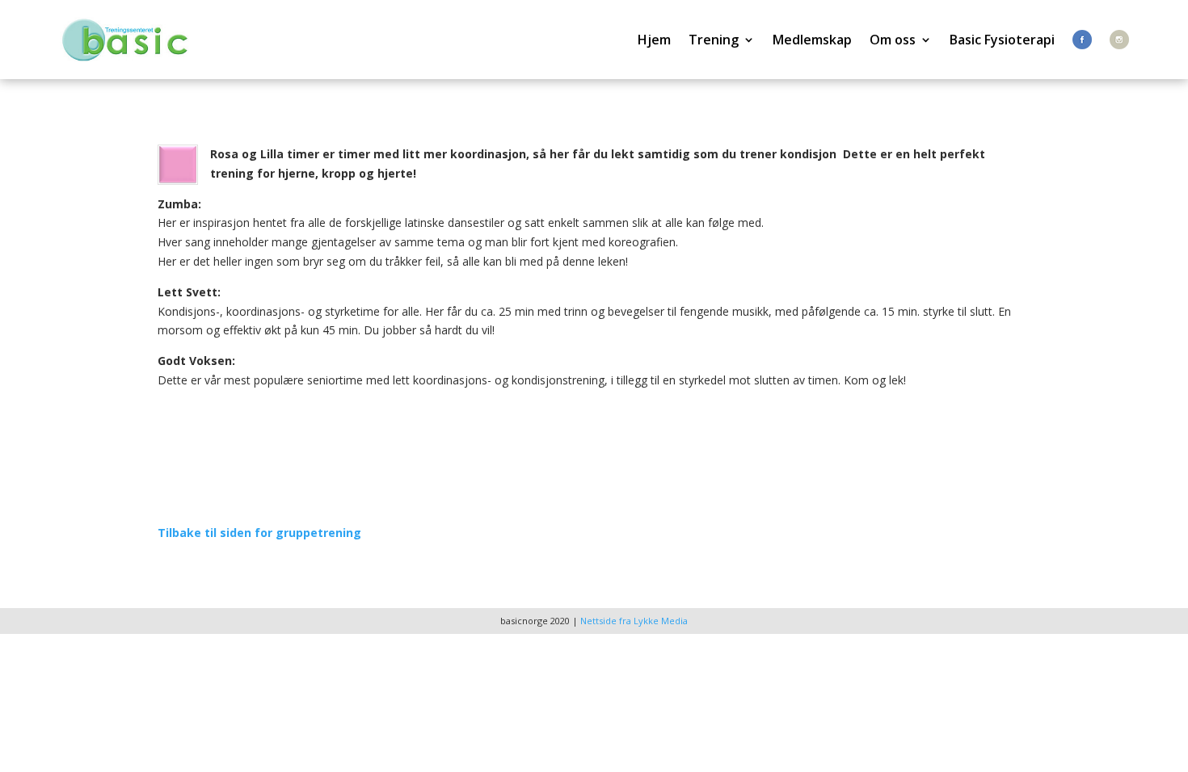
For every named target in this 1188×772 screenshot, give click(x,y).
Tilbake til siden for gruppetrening (259, 532)
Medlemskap (812, 39)
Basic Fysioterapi (1002, 39)
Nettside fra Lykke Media (634, 621)
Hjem (654, 39)
